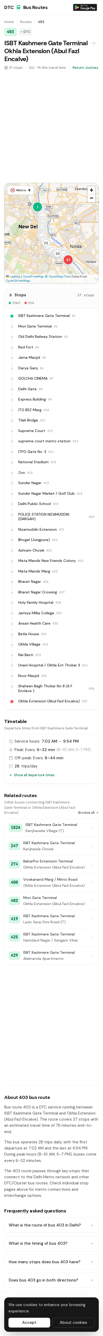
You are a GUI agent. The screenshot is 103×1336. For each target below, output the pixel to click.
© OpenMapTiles (58, 276)
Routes (26, 22)
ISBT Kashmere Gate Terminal (46, 43)
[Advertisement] (51, 126)
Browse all (86, 812)
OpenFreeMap (33, 276)
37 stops (16, 67)
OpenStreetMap (18, 281)
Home (9, 22)
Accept (29, 1322)
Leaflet (14, 276)
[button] (37, 206)
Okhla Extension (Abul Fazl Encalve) (41, 55)
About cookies (73, 1322)
